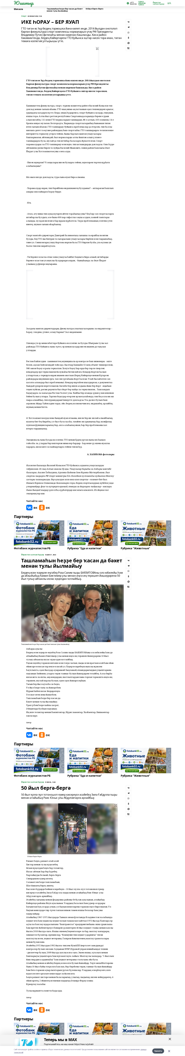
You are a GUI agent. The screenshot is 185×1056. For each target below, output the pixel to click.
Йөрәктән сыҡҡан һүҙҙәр (158, 3)
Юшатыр (23, 3)
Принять (158, 1051)
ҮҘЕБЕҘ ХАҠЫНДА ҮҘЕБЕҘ (142, 3)
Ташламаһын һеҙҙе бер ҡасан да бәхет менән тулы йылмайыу (65, 10)
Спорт (24, 16)
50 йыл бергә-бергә (94, 9)
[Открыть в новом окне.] (32, 507)
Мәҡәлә (18, 9)
